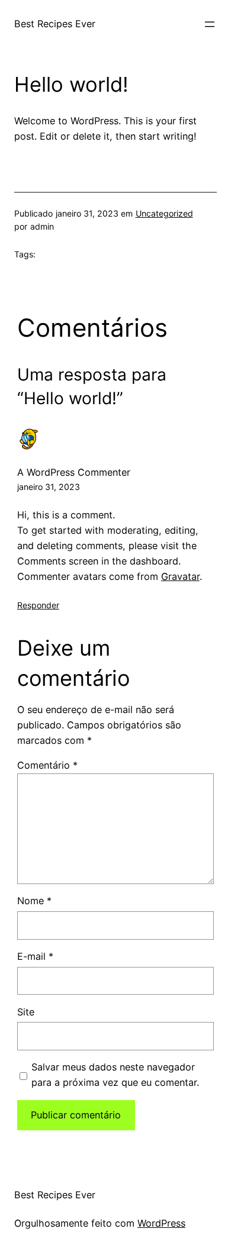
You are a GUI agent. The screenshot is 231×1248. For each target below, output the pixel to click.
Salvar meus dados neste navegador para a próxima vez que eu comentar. (115, 1074)
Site (25, 1012)
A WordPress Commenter (73, 472)
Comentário (47, 765)
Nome (34, 901)
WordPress (161, 1223)
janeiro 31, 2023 (48, 487)
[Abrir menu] (210, 24)
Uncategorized (164, 213)
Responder (38, 605)
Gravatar (180, 576)
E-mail (35, 956)
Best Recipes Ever (54, 24)
